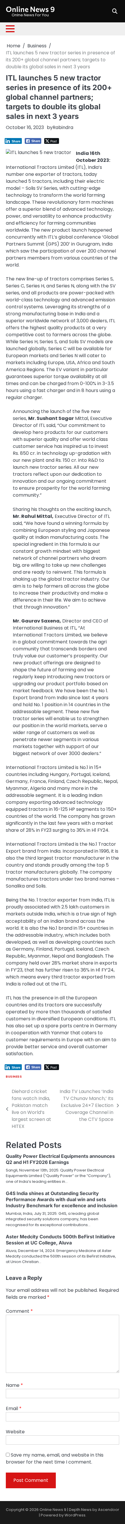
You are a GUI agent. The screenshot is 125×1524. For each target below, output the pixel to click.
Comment (19, 1311)
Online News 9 (30, 8)
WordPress (75, 1515)
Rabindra (63, 127)
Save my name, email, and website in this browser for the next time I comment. (54, 1458)
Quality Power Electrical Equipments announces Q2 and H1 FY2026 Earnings (60, 1159)
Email (14, 1408)
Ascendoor (108, 1509)
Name (14, 1385)
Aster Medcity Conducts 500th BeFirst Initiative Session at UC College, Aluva (60, 1240)
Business (14, 1076)
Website (15, 1431)
